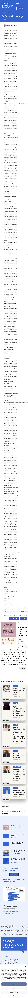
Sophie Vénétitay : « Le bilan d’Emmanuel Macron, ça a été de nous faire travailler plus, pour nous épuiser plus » (19, 734)
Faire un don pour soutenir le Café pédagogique (18, 843)
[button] (26, 966)
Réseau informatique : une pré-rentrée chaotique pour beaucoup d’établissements (19, 710)
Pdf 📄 (23, 618)
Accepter (14, 984)
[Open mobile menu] (17, 3)
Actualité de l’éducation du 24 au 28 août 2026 (19, 691)
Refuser (14, 988)
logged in (15, 811)
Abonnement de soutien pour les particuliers (18, 851)
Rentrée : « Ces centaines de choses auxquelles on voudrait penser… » (19, 774)
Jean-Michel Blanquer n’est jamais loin (19, 755)
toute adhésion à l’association (22, 642)
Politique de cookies (13, 995)
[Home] (8, 10)
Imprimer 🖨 (14, 618)
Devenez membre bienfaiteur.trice (18, 835)
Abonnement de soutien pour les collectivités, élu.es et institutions (18, 859)
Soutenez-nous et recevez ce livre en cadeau (19, 792)
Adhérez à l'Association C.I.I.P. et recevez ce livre (18, 826)
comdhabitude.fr (8, 913)
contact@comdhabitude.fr (10, 911)
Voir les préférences (14, 992)
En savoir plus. (21, 664)
